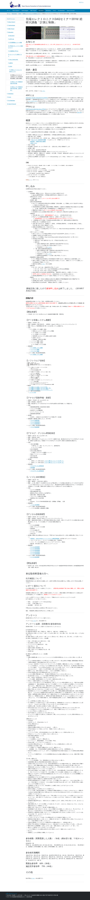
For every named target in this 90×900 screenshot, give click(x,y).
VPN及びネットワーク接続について (15, 46)
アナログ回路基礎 (34, 427)
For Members (61, 10)
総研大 (11, 63)
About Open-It (16, 10)
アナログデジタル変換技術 (37, 466)
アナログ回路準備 (34, 420)
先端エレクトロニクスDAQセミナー (32, 13)
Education (41, 10)
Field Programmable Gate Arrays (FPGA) (36, 109)
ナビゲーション (11, 18)
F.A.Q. (54, 10)
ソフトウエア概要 (34, 351)
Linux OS (79, 112)
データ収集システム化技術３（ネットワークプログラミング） (41, 390)
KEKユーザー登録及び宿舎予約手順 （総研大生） (16, 88)
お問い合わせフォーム (11, 893)
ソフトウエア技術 (32, 392)
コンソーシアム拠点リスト (15, 55)
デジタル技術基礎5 (35, 553)
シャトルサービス (32, 101)
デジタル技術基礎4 (35, 552)
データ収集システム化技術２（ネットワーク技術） (39, 388)
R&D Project (33, 10)
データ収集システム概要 (36, 347)
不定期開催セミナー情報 (15, 42)
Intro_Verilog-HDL (13, 59)
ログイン (81, 2)
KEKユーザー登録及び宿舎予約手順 (16, 82)
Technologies (25, 10)
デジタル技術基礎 (34, 557)
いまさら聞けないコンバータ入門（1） (54, 461)
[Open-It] (29, 4)
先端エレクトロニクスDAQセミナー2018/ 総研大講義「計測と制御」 (16, 76)
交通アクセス (33, 143)
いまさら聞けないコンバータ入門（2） (54, 462)
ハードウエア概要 (34, 349)
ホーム (8, 10)
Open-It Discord (70, 10)
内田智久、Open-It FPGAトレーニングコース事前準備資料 (44, 538)
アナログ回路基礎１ (35, 422)
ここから (49, 247)
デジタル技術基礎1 (35, 547)
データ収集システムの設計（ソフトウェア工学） (38, 386)
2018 (19, 13)
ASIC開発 (32, 467)
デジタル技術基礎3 (35, 550)
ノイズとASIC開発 (34, 504)
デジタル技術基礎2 (35, 548)
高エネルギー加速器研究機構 (38, 140)
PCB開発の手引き (13, 51)
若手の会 (11, 39)
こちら (43, 91)
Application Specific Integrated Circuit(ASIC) (37, 97)
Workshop (48, 10)
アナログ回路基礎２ (35, 423)
